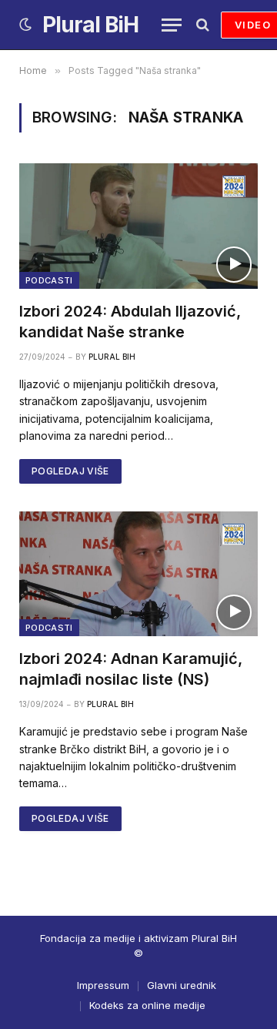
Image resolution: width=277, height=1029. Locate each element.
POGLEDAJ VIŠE (70, 471)
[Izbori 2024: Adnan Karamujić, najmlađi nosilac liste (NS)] (138, 573)
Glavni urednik (181, 985)
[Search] (201, 25)
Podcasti (49, 280)
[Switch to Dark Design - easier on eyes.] (25, 25)
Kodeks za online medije (147, 1005)
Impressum (103, 985)
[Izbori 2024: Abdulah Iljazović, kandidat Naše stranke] (138, 225)
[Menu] (172, 25)
